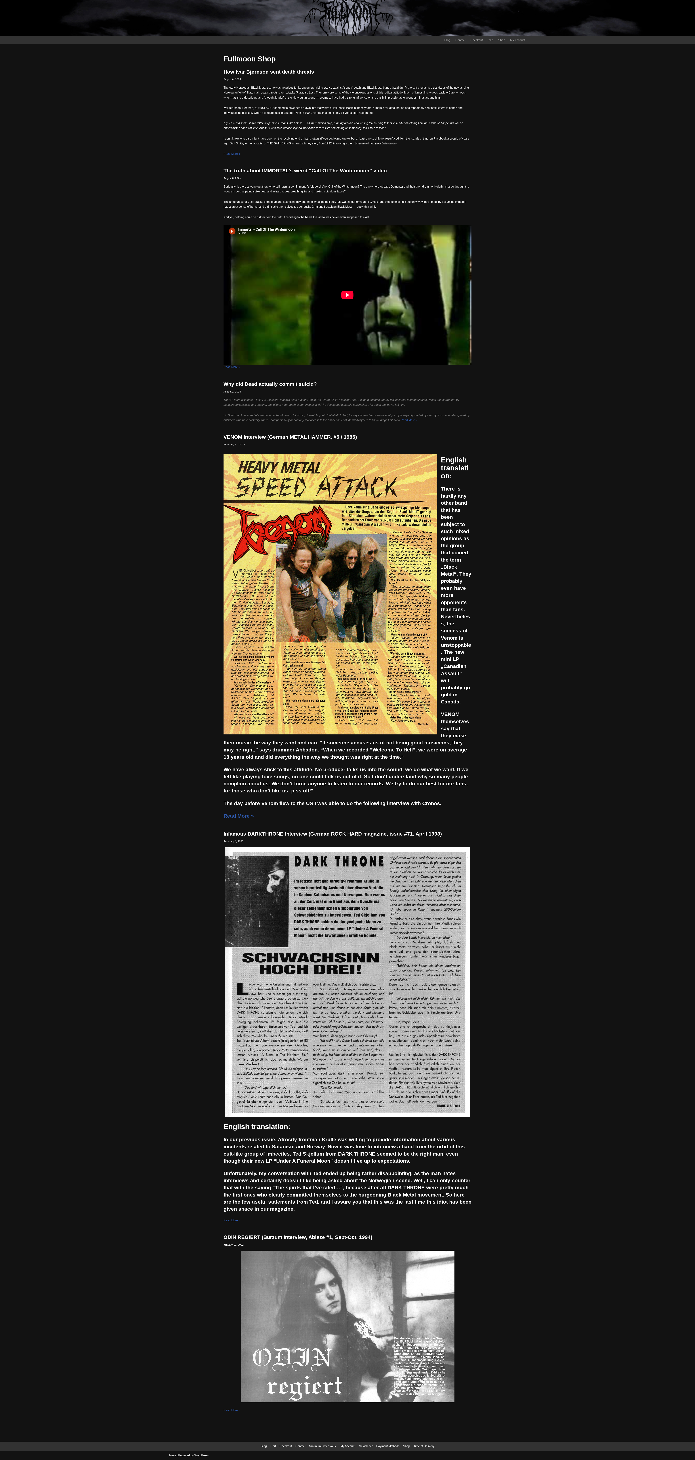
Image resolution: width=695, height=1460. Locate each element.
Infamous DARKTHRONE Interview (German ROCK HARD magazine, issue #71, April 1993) (333, 834)
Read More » (232, 153)
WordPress (201, 1455)
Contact (460, 40)
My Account (517, 40)
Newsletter (366, 1446)
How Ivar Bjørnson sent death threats (269, 72)
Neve (172, 1455)
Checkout (476, 40)
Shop (501, 40)
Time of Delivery (424, 1446)
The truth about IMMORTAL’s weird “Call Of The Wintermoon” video (305, 170)
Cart (490, 40)
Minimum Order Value (323, 1446)
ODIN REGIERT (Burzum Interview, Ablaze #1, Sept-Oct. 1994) (298, 1237)
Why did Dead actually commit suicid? (270, 384)
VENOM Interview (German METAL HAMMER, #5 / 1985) (290, 437)
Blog (447, 40)
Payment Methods (387, 1446)
